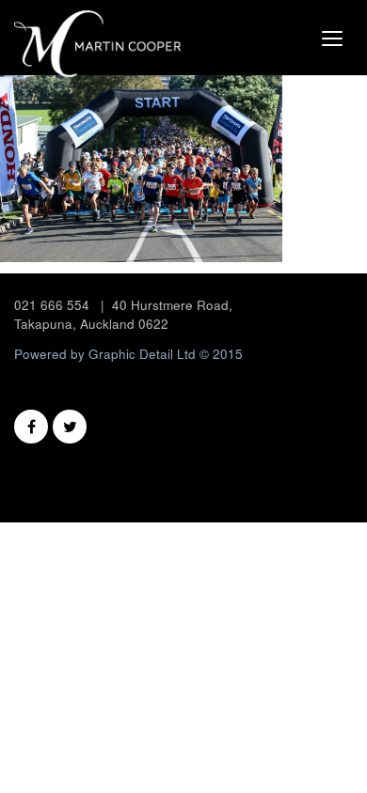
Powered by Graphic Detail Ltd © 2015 (128, 354)
